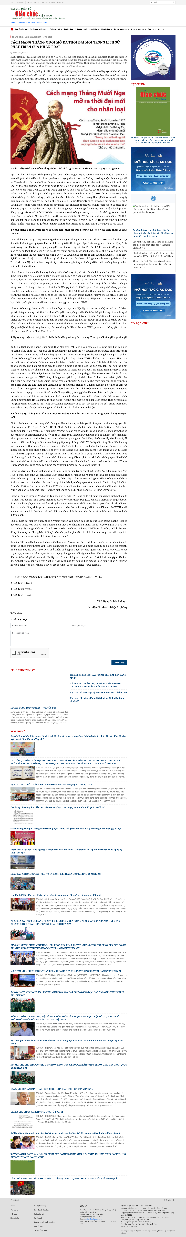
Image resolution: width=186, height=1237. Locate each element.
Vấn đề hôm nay (21, 29)
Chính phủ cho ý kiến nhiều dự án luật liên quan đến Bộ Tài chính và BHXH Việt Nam (153, 254)
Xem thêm (17, 731)
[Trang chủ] (38, 13)
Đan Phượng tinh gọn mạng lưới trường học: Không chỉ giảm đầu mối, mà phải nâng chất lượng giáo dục (66, 828)
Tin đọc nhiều (140, 323)
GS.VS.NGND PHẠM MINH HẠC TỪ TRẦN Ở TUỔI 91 (37, 1111)
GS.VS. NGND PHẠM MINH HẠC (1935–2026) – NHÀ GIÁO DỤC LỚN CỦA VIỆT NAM (52, 1089)
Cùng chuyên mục (22, 670)
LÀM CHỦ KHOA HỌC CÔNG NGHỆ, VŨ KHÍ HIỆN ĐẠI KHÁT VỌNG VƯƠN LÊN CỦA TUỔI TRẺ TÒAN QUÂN (65, 1178)
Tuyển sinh (68, 29)
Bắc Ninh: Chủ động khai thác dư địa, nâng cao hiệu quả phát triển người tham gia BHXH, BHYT (153, 244)
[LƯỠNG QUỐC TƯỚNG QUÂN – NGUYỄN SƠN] (39, 689)
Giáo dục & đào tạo (38, 29)
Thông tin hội (55, 29)
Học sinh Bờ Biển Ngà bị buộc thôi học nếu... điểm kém (98, 692)
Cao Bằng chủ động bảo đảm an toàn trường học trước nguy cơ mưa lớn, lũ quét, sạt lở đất (58, 807)
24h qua (29, 2)
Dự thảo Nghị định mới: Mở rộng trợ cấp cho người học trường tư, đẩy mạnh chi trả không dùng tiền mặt (66, 1133)
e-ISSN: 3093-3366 (41, 2)
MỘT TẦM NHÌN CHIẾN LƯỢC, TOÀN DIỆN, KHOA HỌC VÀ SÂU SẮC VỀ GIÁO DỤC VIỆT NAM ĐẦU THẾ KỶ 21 (66, 971)
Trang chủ (17, 36)
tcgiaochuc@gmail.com (93, 1219)
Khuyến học (106, 29)
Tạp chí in (152, 29)
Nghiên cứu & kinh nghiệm (87, 29)
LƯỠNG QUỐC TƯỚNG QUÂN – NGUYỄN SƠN (34, 707)
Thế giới (47, 36)
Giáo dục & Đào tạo (41, 1210)
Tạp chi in (14, 1210)
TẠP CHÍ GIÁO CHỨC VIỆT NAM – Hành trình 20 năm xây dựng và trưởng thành (52, 784)
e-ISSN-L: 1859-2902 (56, 2)
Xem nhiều (15, 1218)
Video (160, 29)
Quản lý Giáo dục (138, 29)
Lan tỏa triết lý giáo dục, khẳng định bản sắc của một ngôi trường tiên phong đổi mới (56, 895)
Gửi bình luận (119, 662)
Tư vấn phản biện (121, 29)
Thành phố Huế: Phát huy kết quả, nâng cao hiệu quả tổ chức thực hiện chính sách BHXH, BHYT (153, 264)
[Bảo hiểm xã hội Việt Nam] (153, 198)
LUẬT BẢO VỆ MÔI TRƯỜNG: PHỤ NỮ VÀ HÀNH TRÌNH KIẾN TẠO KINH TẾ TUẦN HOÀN (56, 873)
